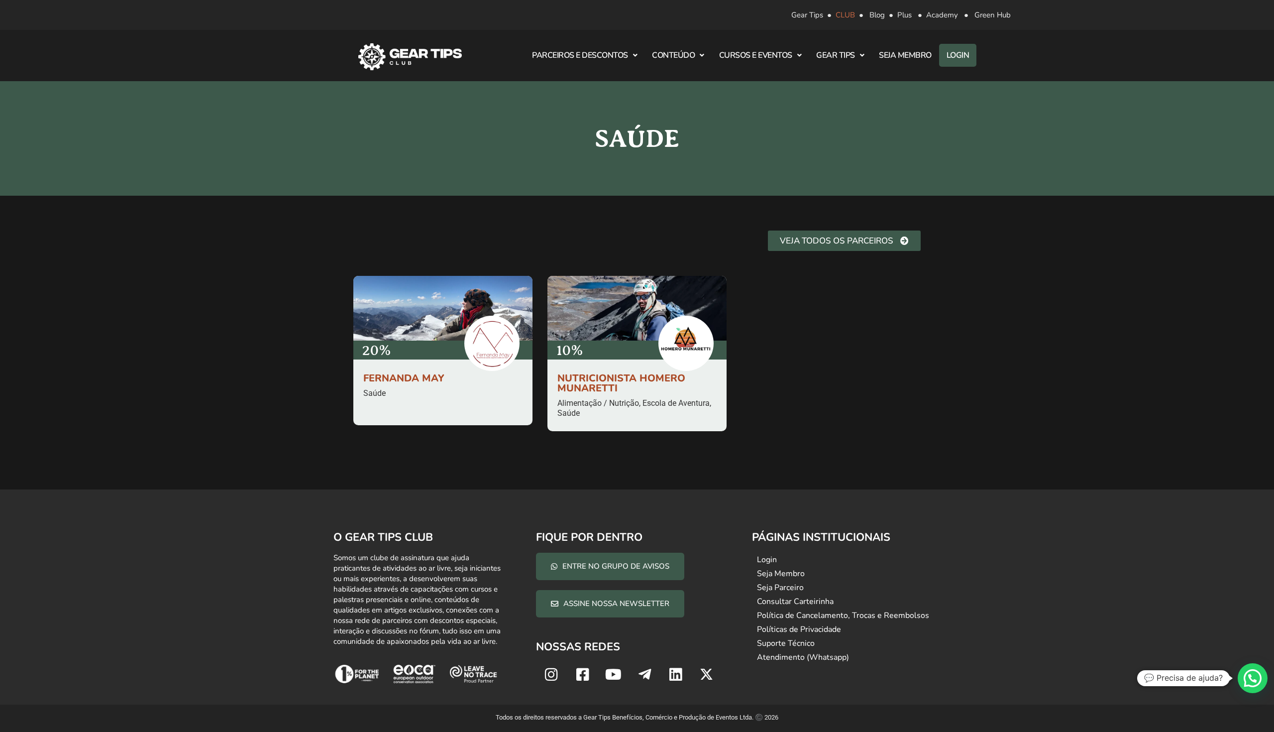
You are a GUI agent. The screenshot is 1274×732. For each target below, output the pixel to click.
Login (958, 55)
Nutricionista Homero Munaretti (621, 383)
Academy (942, 15)
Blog (877, 15)
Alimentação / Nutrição (598, 403)
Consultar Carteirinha (795, 601)
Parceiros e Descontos (580, 55)
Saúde (374, 393)
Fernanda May (403, 378)
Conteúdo (673, 55)
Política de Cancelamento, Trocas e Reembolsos (843, 615)
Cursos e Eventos (755, 55)
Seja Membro (905, 55)
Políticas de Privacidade (799, 629)
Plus (904, 15)
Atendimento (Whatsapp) (803, 657)
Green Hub (992, 15)
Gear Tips (807, 15)
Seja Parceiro (780, 587)
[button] (1253, 678)
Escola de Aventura (676, 403)
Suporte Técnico (786, 643)
